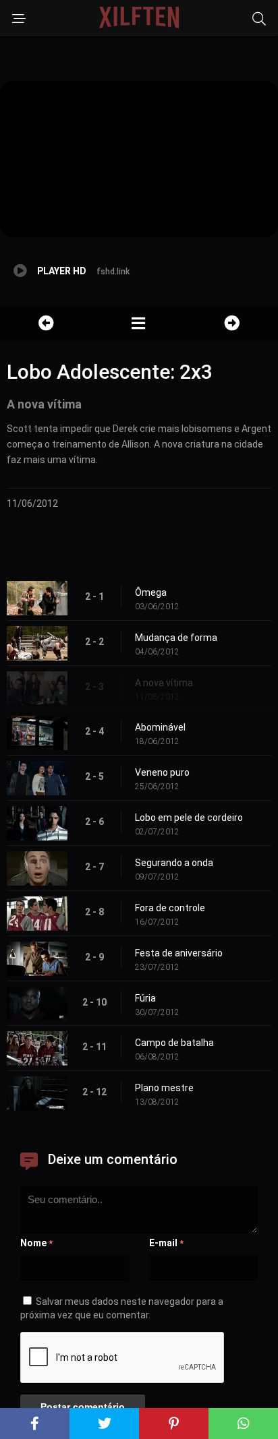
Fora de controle (170, 907)
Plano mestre (164, 1087)
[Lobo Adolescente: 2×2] (46, 323)
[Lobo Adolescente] (138, 323)
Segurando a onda (174, 862)
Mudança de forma (176, 637)
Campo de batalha (174, 1042)
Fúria (145, 998)
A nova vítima (164, 682)
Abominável (160, 727)
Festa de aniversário (179, 953)
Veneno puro (162, 772)
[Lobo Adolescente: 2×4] (232, 323)
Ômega (151, 592)
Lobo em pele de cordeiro (189, 817)
